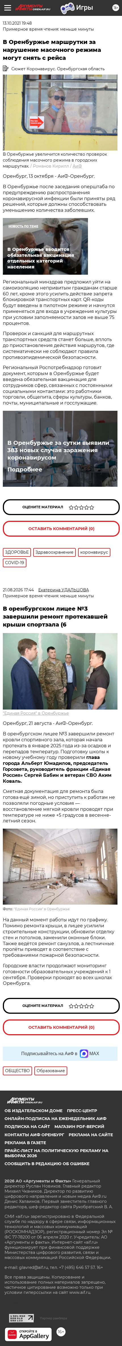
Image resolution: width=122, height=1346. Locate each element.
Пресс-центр (82, 1110)
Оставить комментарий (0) (61, 528)
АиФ (77, 166)
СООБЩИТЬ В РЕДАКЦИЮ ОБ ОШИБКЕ (47, 1163)
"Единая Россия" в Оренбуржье (36, 713)
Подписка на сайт (27, 1126)
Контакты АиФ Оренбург (34, 1134)
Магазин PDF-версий (79, 1126)
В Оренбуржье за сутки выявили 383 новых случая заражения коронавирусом (58, 450)
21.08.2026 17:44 (18, 589)
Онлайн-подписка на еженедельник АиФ (55, 1118)
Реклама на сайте (91, 1134)
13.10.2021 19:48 (17, 23)
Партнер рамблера (53, 1318)
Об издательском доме (33, 1110)
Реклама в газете (25, 1142)
